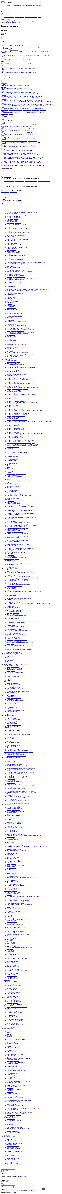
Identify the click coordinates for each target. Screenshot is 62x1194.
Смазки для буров (11, 675)
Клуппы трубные (11, 1050)
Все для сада (8, 22)
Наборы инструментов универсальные (17, 255)
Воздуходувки (10, 606)
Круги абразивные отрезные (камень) (16, 787)
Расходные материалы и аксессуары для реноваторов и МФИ (22, 525)
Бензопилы (9, 741)
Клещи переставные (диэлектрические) (17, 1048)
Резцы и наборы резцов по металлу (16, 1021)
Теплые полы (10, 1124)
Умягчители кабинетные (13, 857)
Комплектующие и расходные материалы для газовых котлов (22, 877)
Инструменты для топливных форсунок (17, 231)
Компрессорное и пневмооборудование (14, 609)
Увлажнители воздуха (12, 564)
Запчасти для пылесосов (13, 417)
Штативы (9, 493)
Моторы (9, 661)
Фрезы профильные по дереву (14, 928)
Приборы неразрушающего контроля (16, 474)
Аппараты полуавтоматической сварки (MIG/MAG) (20, 899)
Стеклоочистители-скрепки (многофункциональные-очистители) (24, 591)
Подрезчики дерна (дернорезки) (15, 847)
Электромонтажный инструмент (15, 1038)
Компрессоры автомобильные (14, 610)
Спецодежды (7, 980)
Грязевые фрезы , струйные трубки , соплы (18, 691)
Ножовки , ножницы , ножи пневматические (18, 619)
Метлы (8, 569)
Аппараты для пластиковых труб (15, 861)
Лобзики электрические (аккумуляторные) (18, 505)
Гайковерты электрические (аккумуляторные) (18, 549)
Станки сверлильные (12, 1027)
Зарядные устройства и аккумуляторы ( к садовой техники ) (22, 444)
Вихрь (32, 47)
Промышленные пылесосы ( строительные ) (18, 580)
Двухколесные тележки (13, 969)
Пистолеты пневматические (14, 623)
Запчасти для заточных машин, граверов (17, 389)
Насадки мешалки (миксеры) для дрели (17, 509)
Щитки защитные (11, 989)
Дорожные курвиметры (13, 498)
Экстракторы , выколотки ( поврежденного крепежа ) (20, 930)
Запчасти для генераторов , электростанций (18, 385)
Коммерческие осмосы (12, 876)
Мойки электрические (12, 683)
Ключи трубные (11, 1055)
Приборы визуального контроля (12, 757)
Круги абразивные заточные (14, 784)
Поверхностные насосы (13, 696)
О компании (7, 5)
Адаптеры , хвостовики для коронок (16, 931)
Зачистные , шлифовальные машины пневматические (20, 649)
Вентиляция (10, 565)
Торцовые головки (11, 287)
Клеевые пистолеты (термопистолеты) (17, 756)
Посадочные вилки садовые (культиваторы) (18, 328)
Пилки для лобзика (12, 799)
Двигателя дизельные (12, 831)
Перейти (16, 21)
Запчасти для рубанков (12, 418)
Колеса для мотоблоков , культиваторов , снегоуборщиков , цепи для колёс (26, 835)
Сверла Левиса (10, 912)
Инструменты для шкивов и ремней (16, 233)
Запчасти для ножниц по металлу (15, 409)
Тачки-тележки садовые (13, 347)
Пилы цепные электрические (14, 730)
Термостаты (10, 451)
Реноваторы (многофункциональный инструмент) (20, 526)
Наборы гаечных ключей (13, 252)
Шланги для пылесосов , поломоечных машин (19, 598)
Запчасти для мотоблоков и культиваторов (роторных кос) (22, 402)
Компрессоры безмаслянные (14, 611)
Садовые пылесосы (12, 590)
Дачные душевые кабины (13, 300)
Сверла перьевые (11, 915)
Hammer (18, 47)
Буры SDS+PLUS (11, 938)
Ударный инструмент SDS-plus (15, 926)
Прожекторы (10, 1160)
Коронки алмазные (11, 943)
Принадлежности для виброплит (15, 1097)
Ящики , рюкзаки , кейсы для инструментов (18, 544)
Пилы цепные (7, 727)
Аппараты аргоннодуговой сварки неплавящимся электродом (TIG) (24, 896)
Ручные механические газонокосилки (16, 850)
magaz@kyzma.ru (5, 13)
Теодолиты (9, 482)
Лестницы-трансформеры (13, 654)
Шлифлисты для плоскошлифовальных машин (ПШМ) (21, 768)
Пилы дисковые (11, 519)
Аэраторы (9, 819)
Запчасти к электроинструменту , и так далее (18, 441)
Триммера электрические (13, 816)
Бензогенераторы (11, 368)
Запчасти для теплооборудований (15, 429)
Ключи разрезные (11, 240)
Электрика (6, 1156)
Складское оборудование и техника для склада (16, 957)
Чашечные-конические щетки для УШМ (17, 765)
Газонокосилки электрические (14, 827)
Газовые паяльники (12, 723)
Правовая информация (35, 5)
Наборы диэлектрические (13, 1059)
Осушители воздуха (12, 561)
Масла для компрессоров (13, 667)
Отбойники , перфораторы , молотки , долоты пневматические (23, 621)
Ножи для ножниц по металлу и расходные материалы (21, 510)
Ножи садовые (10, 320)
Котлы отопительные (12, 881)
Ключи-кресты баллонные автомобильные (18, 247)
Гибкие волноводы (11, 761)
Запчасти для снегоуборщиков (14, 424)
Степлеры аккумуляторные (14, 1115)
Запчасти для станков (12, 425)
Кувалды (9, 1057)
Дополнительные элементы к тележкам (17, 970)
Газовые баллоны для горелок (14, 721)
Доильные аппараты (12, 375)
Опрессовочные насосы (13, 887)
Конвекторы (10, 1129)
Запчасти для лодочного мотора (15, 397)
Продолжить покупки (6, 200)
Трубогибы (9, 1035)
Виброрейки (10, 1092)
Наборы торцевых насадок (13, 256)
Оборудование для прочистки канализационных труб (20, 572)
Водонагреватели (11, 868)
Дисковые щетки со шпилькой (14, 781)
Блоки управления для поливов (15, 355)
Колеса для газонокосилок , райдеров (16, 834)
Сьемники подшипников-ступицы (15, 279)
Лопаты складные (11, 314)
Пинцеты (9, 1071)
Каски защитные (11, 990)
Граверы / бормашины (12, 551)
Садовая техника (8, 804)
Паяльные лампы (11, 717)
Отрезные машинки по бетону (14, 1094)
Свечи (8, 673)
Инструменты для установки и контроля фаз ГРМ (19, 232)
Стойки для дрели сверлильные (15, 532)
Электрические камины (13, 1125)
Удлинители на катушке (13, 1163)
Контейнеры (10, 972)
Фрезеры (9, 538)
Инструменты (7, 499)
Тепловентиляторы (11, 1133)
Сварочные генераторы (13, 366)
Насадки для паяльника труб (14, 884)
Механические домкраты (13, 251)
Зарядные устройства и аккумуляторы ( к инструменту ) (21, 443)
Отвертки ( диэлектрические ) (14, 1069)
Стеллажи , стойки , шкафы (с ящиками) (17, 958)
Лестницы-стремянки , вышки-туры (13, 653)
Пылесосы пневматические (14, 629)
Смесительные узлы (12, 853)
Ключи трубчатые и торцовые (14, 244)
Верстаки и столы (11, 1008)
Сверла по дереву (11, 918)
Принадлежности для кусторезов (15, 331)
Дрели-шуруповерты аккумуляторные (16, 557)
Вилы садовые (10, 358)
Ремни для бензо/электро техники (15, 449)
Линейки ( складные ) (12, 463)
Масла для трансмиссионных (14, 669)
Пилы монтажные (11, 1013)
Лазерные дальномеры (12, 456)
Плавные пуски (11, 448)
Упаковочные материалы (13, 966)
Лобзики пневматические (13, 617)
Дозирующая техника (12, 870)
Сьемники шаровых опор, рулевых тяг (17, 282)
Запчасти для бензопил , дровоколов (16, 378)
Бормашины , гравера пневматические (17, 640)
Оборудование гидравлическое (15, 259)
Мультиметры (10, 468)
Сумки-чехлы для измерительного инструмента (19, 480)
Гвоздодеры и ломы (12, 1040)
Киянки (9, 1046)
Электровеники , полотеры (14, 599)
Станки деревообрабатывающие (15, 1024)
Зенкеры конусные (11, 942)
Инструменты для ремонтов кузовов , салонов (19, 228)
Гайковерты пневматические (14, 641)
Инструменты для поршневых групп (16, 227)
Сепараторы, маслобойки (13, 1140)
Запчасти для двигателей (13, 386)
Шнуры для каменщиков (13, 490)
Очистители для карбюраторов (15, 672)
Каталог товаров (5, 21)
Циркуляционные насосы (13, 706)
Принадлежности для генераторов (15, 364)
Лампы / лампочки (11, 1159)
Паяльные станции (11, 718)
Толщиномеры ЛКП (12, 484)
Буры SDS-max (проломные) (14, 941)
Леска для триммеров (12, 839)
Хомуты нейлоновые (12, 1147)
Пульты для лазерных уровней (14, 476)
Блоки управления (11, 864)
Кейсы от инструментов (13, 447)
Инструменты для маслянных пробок (16, 224)
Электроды (9, 895)
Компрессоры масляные (13, 614)
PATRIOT (23, 47)
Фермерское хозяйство (9, 1136)
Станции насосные (11, 703)
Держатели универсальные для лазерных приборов (20, 495)
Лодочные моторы (8, 660)
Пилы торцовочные (12, 1016)
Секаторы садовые (11, 340)
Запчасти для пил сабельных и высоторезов (18, 413)
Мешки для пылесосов (12, 571)
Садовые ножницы (11, 336)
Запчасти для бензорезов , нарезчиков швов (18, 379)
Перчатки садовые (11, 324)
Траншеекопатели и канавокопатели (16, 814)
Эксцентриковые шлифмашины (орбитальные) (19, 542)
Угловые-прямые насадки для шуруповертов (18, 536)
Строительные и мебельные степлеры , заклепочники (17, 1100)
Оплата (12, 5)
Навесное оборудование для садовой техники (18, 843)
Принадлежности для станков (14, 1020)
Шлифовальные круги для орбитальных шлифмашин (20, 772)
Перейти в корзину (17, 200)
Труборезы (9, 1036)
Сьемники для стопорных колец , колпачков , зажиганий (21, 278)
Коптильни (9, 1139)
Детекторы (9, 497)
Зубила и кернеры (11, 1044)
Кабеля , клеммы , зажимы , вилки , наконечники (19, 904)
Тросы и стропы (11, 291)
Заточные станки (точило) (13, 1009)
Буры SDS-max (10, 939)
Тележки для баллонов (12, 961)
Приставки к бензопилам (13, 733)
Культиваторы (10, 838)
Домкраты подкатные (12, 219)
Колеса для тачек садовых (13, 309)
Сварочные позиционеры (13, 892)
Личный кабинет (45, 181)
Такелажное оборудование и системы (16, 959)
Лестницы (9, 657)
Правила (9, 472)
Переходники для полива (13, 322)
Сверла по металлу (11, 920)
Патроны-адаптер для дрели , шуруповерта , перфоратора (21, 517)
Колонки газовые (11, 874)
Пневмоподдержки (11, 625)
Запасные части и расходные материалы (17, 374)
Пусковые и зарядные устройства (15, 264)
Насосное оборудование (10, 695)
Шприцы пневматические (13, 637)
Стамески (9, 1078)
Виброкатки (10, 1088)
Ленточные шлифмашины (13, 503)
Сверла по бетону (11, 916)
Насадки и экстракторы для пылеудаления (18, 507)
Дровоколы (9, 304)
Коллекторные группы (12, 873)
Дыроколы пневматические (14, 646)
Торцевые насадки (11, 286)
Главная (3, 22)
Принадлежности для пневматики (15, 627)
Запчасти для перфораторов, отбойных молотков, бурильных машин (24, 412)
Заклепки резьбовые (12, 1104)
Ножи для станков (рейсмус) (14, 1011)
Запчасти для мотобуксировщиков (15, 403)
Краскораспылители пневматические (16, 615)
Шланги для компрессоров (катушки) (16, 636)
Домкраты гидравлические (14, 217)
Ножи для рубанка (11, 511)
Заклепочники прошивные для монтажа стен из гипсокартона (23, 1108)
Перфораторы (10, 518)
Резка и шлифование (9, 762)
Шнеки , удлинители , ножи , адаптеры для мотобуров (21, 354)
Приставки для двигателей (13, 663)
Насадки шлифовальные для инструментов (18, 796)
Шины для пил (10, 738)
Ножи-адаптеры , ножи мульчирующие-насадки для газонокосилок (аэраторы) (27, 846)
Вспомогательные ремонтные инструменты (18, 215)
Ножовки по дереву (12, 1065)
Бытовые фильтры (11, 866)
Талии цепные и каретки (13, 283)
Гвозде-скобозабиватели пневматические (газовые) (20, 642)
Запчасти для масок (12, 398)
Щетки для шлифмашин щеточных (16, 773)
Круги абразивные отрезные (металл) (16, 788)
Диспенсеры (10, 869)
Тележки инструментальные (14, 285)
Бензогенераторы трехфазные (14, 370)
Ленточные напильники (13, 502)
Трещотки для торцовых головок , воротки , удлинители (21, 290)
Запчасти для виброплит (13, 382)
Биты (8, 935)
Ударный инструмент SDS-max (15, 924)
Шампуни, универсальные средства (16, 688)
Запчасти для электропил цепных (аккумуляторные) (20, 440)
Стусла (8, 1031)
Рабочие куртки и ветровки (14, 982)
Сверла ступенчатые (12, 922)
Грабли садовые (11, 298)
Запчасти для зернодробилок (14, 390)
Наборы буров (10, 950)
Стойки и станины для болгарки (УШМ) (17, 533)
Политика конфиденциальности (9, 192)
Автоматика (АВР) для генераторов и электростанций (21, 367)
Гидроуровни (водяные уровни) (15, 494)
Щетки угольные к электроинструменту (17, 452)
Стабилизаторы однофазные (14, 999)
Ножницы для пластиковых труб (15, 885)
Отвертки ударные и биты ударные (16, 1070)
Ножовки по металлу (12, 1066)
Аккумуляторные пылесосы (14, 602)
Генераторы (7, 359)
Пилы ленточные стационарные (15, 1012)
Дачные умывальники (12, 301)
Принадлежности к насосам (14, 698)
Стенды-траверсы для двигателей (15, 270)
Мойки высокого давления (10, 681)
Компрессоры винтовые (13, 613)
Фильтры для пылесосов (13, 592)
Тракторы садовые (11, 812)
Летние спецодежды (12, 981)
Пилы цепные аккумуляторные (15, 729)
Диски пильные (11, 779)
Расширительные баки (12, 699)
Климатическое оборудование (11, 559)
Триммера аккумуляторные (14, 815)
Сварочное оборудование (10, 891)
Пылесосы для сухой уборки (14, 583)
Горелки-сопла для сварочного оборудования (18, 901)
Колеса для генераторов (13, 363)
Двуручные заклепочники (13, 1101)
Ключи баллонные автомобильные (16, 235)
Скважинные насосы (12, 702)
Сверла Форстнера (11, 923)
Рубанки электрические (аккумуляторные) (18, 528)
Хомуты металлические (13, 1146)
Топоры (9, 1034)
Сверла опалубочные (12, 914)
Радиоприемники (11, 521)
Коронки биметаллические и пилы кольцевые (18, 945)
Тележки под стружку (12, 963)
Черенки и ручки (11, 351)
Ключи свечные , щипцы (13, 242)
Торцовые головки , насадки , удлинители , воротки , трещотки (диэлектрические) (28, 289)
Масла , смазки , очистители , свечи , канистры (16, 664)
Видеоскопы (10, 760)
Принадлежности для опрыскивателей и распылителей (21, 332)
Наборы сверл (10, 951)
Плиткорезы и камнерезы (13, 1017)
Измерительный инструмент (11, 453)
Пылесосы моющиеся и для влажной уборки (18, 584)
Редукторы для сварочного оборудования (17, 909)
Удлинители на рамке (12, 1165)
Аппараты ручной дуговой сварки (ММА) (18, 900)
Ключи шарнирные (12, 246)
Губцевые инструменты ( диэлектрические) (18, 1042)
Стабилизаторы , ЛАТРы (10, 997)
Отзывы (27, 5)
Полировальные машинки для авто (16, 263)
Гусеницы (9, 829)
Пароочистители (11, 575)
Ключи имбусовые (11, 1051)
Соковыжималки (11, 1142)
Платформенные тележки (13, 977)
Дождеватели (10, 302)
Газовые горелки (11, 722)
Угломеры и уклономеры (13, 486)
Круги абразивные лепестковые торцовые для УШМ (20, 785)
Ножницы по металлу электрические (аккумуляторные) (21, 513)
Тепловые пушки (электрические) (15, 1123)
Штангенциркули (11, 491)
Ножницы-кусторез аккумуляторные (16, 321)
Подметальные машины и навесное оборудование (19, 576)
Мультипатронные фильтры (14, 882)
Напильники (10, 795)
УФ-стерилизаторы (11, 858)
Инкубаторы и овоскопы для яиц (15, 1138)
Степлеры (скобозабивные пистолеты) (16, 1113)
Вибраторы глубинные (12, 1086)
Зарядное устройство (12, 221)
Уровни (9, 488)
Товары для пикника (9, 1135)
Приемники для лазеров (13, 475)
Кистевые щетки (11, 783)
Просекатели (10, 1111)
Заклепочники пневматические (15, 648)
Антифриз (9, 677)
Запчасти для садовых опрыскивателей (17, 420)
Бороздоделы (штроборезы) (14, 546)
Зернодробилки (11, 305)
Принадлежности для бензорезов (15, 1096)
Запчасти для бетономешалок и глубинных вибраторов (21, 381)
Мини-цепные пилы (12, 748)
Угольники (9, 487)
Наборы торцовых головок (14, 258)
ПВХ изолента (10, 1154)
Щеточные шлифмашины (13, 541)
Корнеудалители (11, 310)
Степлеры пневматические (14, 633)
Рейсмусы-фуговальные (13, 1023)
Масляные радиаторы (12, 1131)
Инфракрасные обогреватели (14, 1127)
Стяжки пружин (11, 273)
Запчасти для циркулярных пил (15, 437)
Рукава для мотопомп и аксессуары (16, 700)
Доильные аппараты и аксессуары (12, 372)
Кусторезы (9, 312)
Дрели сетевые (10, 553)
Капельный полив (11, 308)
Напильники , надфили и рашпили (16, 1062)
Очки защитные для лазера (13, 994)
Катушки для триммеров (13, 833)
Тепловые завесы (11, 1119)
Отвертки (9, 1067)
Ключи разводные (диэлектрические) (16, 1054)
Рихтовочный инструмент (13, 267)
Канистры (9, 680)
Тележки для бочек (11, 962)
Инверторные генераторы (13, 362)
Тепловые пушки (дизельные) (14, 1121)
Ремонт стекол (10, 266)
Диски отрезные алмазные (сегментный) (17, 775)
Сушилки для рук (11, 855)
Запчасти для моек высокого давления (16, 399)
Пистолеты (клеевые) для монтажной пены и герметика (18, 752)
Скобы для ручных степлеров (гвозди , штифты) (19, 1112)
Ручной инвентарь (11, 588)
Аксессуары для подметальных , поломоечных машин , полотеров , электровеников (28, 603)
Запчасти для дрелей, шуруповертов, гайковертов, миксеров (22, 387)
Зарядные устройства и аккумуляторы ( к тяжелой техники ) (22, 445)
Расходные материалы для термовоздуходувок (18, 524)
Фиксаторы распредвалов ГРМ (15, 293)
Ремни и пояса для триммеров (14, 849)
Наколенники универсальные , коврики (17, 318)
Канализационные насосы (13, 712)
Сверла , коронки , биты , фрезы (12, 911)
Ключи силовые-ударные (13, 243)
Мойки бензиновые (12, 694)
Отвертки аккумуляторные (13, 515)
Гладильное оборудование (13, 607)
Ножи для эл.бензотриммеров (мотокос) (17, 845)
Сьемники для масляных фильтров (15, 275)
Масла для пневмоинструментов (15, 668)
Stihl (27, 47)
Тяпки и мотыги (11, 349)
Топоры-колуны (16, 22)
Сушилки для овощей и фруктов (15, 1143)
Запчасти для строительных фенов (15, 426)
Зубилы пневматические (13, 650)
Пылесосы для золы (12, 582)
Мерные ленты (10, 466)
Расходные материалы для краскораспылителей (19, 522)
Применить (9, 45)
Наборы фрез (10, 953)
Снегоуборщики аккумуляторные (15, 806)
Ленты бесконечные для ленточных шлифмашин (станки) (21, 792)
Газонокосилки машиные (13, 824)
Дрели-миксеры (11, 556)
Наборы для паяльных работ (14, 725)
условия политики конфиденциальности (25, 1190)
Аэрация (9, 862)
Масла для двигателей (12, 665)
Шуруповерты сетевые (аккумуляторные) (17, 540)
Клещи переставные (12, 1047)
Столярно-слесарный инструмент (12, 1028)
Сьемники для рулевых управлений (16, 277)
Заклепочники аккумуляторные (15, 1105)
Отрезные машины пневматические (16, 622)
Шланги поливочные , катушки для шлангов (18, 352)
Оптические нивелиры (12, 470)
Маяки (8, 464)
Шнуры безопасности (12, 988)
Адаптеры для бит (11, 932)
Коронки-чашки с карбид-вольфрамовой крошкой (19, 947)
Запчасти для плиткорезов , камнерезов (17, 414)
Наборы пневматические (13, 618)
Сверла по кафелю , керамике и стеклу (17, 919)
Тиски (8, 1032)
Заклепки (9, 1102)
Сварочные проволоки (12, 893)
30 (9, 48)
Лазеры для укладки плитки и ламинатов (17, 461)
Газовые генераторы (12, 371)
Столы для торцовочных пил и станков (17, 1007)
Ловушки (9, 1150)
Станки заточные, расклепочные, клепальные (18, 734)
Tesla (29, 47)
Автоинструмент (8, 210)
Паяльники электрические (13, 726)
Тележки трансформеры (13, 965)
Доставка (16, 5)
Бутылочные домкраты (13, 213)
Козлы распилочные (12, 746)
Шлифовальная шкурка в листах (15, 770)
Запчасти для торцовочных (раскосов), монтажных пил (21, 430)
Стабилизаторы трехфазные (14, 1001)
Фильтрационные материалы (14, 860)
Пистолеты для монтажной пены (15, 754)
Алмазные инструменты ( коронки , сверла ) (18, 934)
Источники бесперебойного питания (16, 1004)
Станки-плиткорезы (9, 1005)
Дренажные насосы (12, 711)
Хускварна (37, 47)
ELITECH (9, 47)
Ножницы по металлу (12, 1063)
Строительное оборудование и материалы (14, 1079)
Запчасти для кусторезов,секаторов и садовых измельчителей (22, 394)
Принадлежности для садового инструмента (18, 333)
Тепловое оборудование (10, 1117)
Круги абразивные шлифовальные (15, 789)
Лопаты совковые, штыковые (14, 316)
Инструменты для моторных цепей (16, 225)
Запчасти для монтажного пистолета (16, 401)
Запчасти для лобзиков (12, 395)
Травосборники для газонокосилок (16, 811)
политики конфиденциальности (21, 1176)
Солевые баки (10, 854)
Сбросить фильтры (18, 45)
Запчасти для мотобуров (13, 405)
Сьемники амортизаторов (13, 274)
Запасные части (8, 376)
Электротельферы (11, 294)
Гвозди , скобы (10, 644)
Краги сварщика (11, 905)
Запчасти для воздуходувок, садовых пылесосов (19, 383)
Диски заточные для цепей (13, 742)
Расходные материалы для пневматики (17, 630)
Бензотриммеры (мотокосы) (14, 820)
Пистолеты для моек (12, 685)
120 (13, 48)
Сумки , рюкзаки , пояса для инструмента (17, 534)
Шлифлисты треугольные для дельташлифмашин (19, 769)
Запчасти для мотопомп (13, 406)
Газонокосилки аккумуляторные (15, 822)
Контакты (21, 5)
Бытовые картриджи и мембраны (15, 865)
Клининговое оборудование (11, 568)
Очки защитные (11, 993)
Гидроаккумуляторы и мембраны (15, 710)
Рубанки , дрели (11, 1077)
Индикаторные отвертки (13, 455)
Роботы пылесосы (11, 587)
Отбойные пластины (12, 955)
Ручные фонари (11, 1162)
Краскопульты (10, 501)
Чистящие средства (12, 595)
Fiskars (14, 47)
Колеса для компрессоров (13, 652)
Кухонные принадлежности (14, 1148)
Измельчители (10, 306)
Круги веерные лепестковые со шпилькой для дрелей (20, 791)
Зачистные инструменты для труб (15, 872)
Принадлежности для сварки (14, 908)
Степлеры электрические (13, 1116)
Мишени (9, 467)
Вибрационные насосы (13, 708)
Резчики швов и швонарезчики (15, 1098)
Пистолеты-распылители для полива (16, 325)
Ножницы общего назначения (14, 1152)
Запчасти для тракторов (13, 432)
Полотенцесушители (12, 888)
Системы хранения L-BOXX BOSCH (16, 530)
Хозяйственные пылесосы (13, 594)
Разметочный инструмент (13, 1074)
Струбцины (10, 1030)
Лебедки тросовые (11, 250)
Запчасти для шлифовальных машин (16, 439)
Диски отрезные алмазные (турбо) (15, 777)
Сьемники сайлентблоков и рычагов (16, 281)
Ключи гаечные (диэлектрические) (16, 237)
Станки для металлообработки (14, 1026)
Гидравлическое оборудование (14, 216)
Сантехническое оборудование (12, 851)
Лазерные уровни (11, 460)
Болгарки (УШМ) (11, 545)
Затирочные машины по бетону (15, 1093)
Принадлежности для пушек (14, 1132)
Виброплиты (10, 1090)
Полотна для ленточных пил (14, 802)
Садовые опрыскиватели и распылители (17, 337)
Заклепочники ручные (12, 1109)
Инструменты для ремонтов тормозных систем (19, 229)
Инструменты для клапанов (14, 223)
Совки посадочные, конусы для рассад (17, 344)
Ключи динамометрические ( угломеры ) (17, 239)
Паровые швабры (11, 573)
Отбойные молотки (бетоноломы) (15, 514)
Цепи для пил (10, 737)
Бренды (3, 1)
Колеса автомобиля (12, 248)
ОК (43, 1189)
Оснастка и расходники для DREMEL (16, 797)
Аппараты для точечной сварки (15, 897)
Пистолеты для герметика (13, 753)
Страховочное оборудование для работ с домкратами (20, 271)
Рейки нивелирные (12, 478)
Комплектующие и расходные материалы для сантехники (21, 878)
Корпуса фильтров (11, 880)
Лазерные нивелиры (12, 457)
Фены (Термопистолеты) (13, 537)
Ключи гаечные (11, 236)
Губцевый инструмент (12, 1043)
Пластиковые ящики (12, 976)
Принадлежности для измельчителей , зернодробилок (20, 329)
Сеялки (8, 343)
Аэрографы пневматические (14, 638)
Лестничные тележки (12, 973)
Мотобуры (9, 317)
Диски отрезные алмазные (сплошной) (17, 776)
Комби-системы (11, 837)
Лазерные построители (13, 459)
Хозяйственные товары (10, 1144)
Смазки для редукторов (13, 676)
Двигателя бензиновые (13, 830)
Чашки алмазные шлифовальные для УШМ (18, 766)
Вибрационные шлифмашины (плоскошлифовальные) (21, 548)
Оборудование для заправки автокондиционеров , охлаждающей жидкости (26, 262)
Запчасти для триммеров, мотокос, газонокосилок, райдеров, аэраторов (25, 433)
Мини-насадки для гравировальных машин (18, 793)
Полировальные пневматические (15, 626)
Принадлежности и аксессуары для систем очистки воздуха (22, 563)
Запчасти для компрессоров (14, 391)
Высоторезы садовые (12, 297)
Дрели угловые (10, 555)
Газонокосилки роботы (13, 826)
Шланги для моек (11, 690)
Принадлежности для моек (13, 687)
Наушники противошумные (14, 992)
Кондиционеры (11, 560)
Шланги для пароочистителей (14, 596)
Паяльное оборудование (10, 715)
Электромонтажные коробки (14, 1158)
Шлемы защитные (11, 986)
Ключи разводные (11, 1053)
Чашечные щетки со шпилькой (15, 764)
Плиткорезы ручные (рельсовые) (15, 1019)
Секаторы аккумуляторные (14, 339)
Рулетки (9, 479)
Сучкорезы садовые (12, 345)
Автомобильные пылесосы (14, 600)
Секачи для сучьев (11, 341)
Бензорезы (9, 1084)
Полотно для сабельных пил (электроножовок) (19, 803)
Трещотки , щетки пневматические (16, 634)
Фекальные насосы (11, 704)
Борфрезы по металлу (12, 936)
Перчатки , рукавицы (12, 996)
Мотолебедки (10, 842)
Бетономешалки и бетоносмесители (16, 1085)
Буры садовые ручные (12, 356)
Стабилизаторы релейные (13, 1000)
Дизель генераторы (12, 360)
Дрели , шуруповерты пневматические (17, 645)
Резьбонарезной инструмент (14, 1075)
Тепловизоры (10, 483)
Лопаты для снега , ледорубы (14, 313)
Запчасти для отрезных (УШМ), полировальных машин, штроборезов (25, 410)
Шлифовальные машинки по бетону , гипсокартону (20, 1081)
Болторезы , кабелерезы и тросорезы (16, 1039)
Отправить (3, 1173)
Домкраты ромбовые (12, 220)
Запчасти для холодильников (14, 436)
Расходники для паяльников (14, 719)
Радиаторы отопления (12, 889)
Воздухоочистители (12, 567)
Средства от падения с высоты (14, 985)
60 (11, 48)
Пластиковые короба (12, 974)
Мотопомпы (10, 714)
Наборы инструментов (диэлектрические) (17, 254)
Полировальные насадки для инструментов (18, 800)
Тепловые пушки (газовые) (14, 1120)
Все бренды (4, 47)
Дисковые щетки (11, 780)
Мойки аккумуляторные (13, 692)
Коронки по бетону (12, 946)
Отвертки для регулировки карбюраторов (17, 750)
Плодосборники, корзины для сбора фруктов (18, 327)
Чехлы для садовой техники (14, 818)
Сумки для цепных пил (13, 735)
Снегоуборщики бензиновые (14, 807)
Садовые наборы (11, 335)
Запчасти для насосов (12, 407)
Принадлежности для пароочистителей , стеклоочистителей (22, 578)
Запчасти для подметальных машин (16, 416)
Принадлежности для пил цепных (15, 731)
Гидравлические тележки (13, 967)
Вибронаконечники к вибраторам (15, 1089)
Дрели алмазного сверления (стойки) (16, 552)
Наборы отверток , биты (13, 1061)
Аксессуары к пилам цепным (14, 739)
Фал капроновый (11, 1155)
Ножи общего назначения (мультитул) (16, 1151)
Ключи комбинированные (13, 745)
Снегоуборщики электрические (15, 808)
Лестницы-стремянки (12, 658)
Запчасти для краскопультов (14, 393)
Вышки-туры (10, 656)
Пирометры (10, 471)
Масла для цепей (11, 671)
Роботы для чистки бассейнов (14, 586)
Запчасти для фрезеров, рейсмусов (15, 434)
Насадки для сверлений (13, 954)
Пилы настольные (11, 1015)
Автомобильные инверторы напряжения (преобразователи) (22, 212)
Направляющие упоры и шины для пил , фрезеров (20, 506)
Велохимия (9, 679)
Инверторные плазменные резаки (15, 903)
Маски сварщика (11, 907)
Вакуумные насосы (12, 707)
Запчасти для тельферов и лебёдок (15, 428)
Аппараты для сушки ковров (14, 605)
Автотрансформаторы (12, 1003)
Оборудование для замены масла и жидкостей (18, 260)
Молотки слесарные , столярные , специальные (19, 1058)
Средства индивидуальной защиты (13, 984)
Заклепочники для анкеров (14, 1106)
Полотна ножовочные (12, 1073)
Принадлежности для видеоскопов (16, 758)
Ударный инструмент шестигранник (16, 927)
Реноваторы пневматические (14, 631)
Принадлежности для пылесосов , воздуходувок (19, 579)
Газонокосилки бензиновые (14, 823)
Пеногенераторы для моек (13, 684)
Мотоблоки (10, 841)
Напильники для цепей (13, 749)
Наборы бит (10, 949)
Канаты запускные (11, 743)
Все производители (7, 168)
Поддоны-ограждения (12, 978)
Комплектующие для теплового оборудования (18, 1128)
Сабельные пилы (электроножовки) (16, 529)
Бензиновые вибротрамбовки (14, 1082)
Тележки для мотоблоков (13, 810)
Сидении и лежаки (11, 269)
